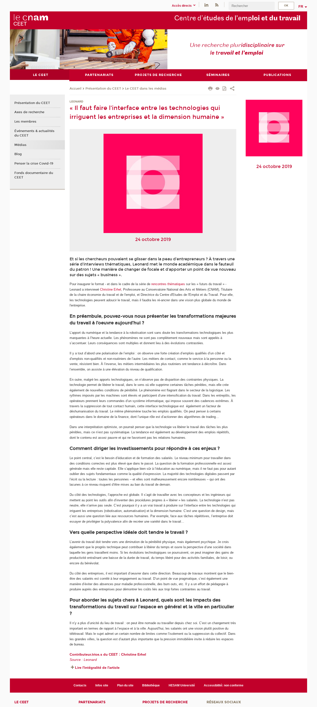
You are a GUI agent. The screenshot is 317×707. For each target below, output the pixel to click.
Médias (20, 145)
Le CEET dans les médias (145, 89)
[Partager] (232, 89)
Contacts (80, 685)
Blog (18, 154)
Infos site (101, 685)
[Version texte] (217, 89)
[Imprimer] (210, 89)
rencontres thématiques (168, 284)
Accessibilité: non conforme (223, 685)
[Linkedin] (206, 4)
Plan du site (125, 685)
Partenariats (92, 702)
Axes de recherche (29, 112)
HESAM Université (182, 685)
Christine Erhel (110, 289)
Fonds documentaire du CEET (33, 175)
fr (300, 6)
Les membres (25, 122)
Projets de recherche (165, 702)
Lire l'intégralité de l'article (97, 668)
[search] (252, 6)
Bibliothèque (151, 685)
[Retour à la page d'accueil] (30, 20)
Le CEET (21, 702)
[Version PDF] (225, 89)
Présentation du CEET (103, 89)
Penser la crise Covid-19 (33, 164)
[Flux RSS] (216, 4)
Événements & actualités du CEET (34, 133)
